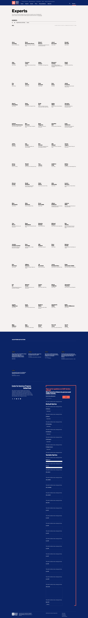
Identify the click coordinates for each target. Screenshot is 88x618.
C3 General (48, 408)
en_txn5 (47, 540)
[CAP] (15, 614)
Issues (22, 3)
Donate (73, 3)
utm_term (47, 502)
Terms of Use (63, 613)
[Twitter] (12, 399)
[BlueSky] (20, 399)
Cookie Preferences (64, 616)
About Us (49, 3)
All (14, 22)
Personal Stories (42, 3)
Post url (47, 465)
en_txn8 (47, 563)
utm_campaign (48, 487)
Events (31, 3)
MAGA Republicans (32, 1)
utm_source (48, 472)
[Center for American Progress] (13, 2)
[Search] (69, 4)
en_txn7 (47, 556)
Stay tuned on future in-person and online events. (58, 391)
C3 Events (48, 416)
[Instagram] (18, 399)
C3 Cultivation (48, 431)
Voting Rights (38, 1)
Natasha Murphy (14, 375)
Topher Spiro (18, 375)
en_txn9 (47, 571)
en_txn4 (47, 533)
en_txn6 (47, 548)
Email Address (50, 396)
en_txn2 (47, 517)
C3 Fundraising (49, 424)
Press (36, 3)
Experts (26, 3)
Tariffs (43, 1)
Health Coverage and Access (50, 1)
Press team (40, 15)
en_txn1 (47, 510)
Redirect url (48, 459)
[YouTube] (16, 399)
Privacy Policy (63, 614)
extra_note (48, 586)
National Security (25, 1)
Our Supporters (64, 615)
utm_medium (48, 479)
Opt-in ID (47, 602)
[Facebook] (14, 399)
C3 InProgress (48, 439)
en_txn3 (47, 525)
